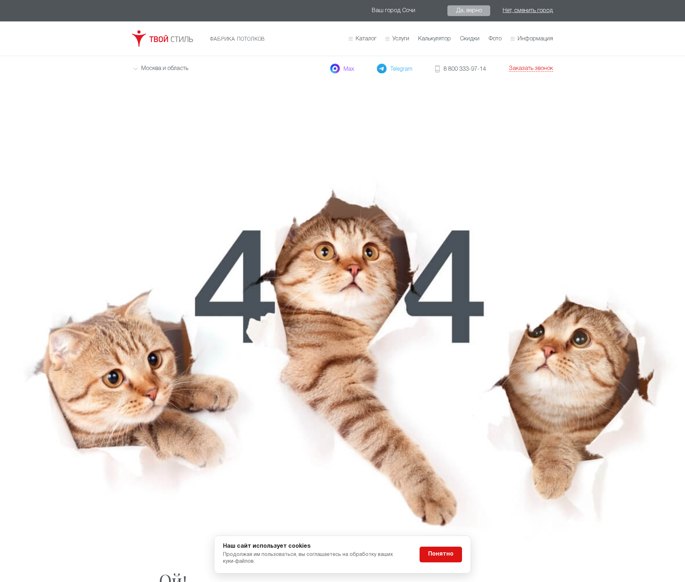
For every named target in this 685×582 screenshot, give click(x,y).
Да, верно (469, 10)
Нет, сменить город (528, 10)
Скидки (470, 38)
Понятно (440, 554)
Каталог (366, 38)
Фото (495, 38)
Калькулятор (434, 38)
